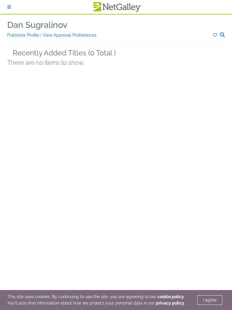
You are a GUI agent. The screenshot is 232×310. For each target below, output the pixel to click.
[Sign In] (9, 7)
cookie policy (170, 296)
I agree (210, 300)
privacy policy (170, 303)
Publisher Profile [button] (23, 35)
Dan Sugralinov (37, 25)
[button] (215, 35)
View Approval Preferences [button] (69, 35)
